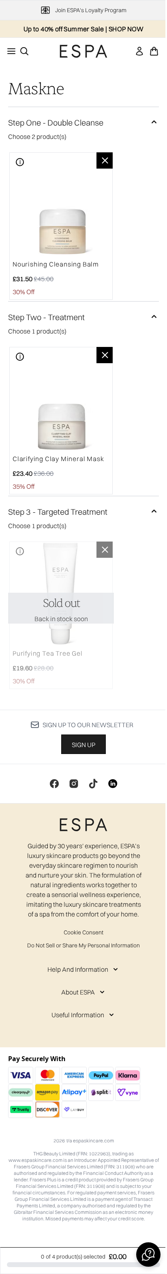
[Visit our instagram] (74, 783)
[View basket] (154, 51)
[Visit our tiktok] (93, 783)
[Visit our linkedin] (112, 783)
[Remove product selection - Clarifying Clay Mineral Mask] (104, 355)
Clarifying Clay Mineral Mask (58, 459)
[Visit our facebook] (54, 783)
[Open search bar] (24, 51)
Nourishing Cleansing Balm (56, 264)
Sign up (83, 745)
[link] (139, 51)
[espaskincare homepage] (83, 51)
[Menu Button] (9, 51)
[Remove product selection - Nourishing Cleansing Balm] (104, 160)
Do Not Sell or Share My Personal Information (83, 945)
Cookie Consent (83, 932)
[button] (148, 1254)
